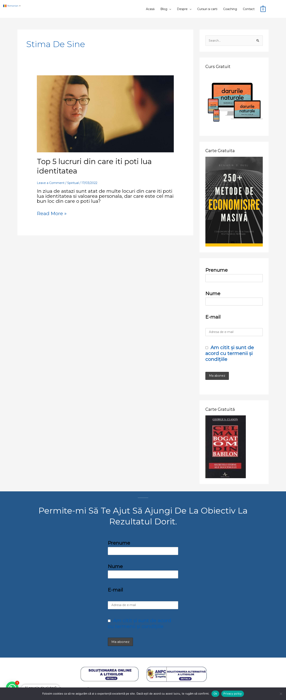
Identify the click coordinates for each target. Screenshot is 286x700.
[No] (281, 694)
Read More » (52, 213)
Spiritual (73, 183)
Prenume (216, 270)
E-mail (213, 317)
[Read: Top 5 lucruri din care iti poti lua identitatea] (105, 113)
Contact (249, 9)
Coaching (230, 9)
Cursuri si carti (207, 9)
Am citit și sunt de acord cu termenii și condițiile (229, 353)
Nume (212, 293)
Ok (215, 693)
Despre (182, 9)
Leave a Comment (50, 183)
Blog (163, 9)
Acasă (150, 9)
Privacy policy (232, 693)
